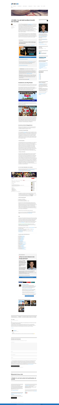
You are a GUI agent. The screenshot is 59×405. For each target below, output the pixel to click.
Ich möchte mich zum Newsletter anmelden (17, 367)
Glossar (21, 393)
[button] (20, 282)
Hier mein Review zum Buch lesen (24, 59)
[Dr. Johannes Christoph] (20, 285)
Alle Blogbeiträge (13, 27)
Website (12, 357)
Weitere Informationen (29, 73)
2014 (39, 79)
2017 (39, 77)
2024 (39, 74)
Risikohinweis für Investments (15, 390)
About (12, 7)
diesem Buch (33, 45)
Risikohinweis (19, 393)
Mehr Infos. (42, 404)
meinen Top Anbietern (31, 227)
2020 (39, 75)
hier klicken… (21, 237)
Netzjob (12, 402)
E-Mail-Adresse (13, 354)
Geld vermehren (29, 287)
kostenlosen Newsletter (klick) (30, 289)
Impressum (12, 393)
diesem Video (26, 170)
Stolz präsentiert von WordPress (21, 402)
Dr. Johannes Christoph (25, 284)
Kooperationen (12, 394)
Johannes (15, 330)
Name (12, 351)
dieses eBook (22, 222)
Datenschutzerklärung (30, 364)
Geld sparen (26, 287)
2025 (39, 73)
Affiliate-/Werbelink (27, 385)
